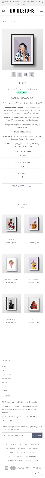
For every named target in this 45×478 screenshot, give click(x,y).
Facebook (21, 448)
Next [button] (38, 49)
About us (35, 444)
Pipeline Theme (31, 460)
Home (4, 22)
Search (26, 444)
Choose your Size (22, 162)
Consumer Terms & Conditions (22, 452)
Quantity (22, 173)
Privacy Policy (33, 448)
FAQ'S (4, 386)
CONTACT (5, 390)
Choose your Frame (22, 151)
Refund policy (30, 456)
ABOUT (4, 382)
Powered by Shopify (15, 460)
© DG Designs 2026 (13, 444)
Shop (4, 370)
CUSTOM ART (7, 374)
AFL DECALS (6, 378)
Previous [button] (6, 49)
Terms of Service (15, 456)
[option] (22, 49)
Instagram (10, 448)
